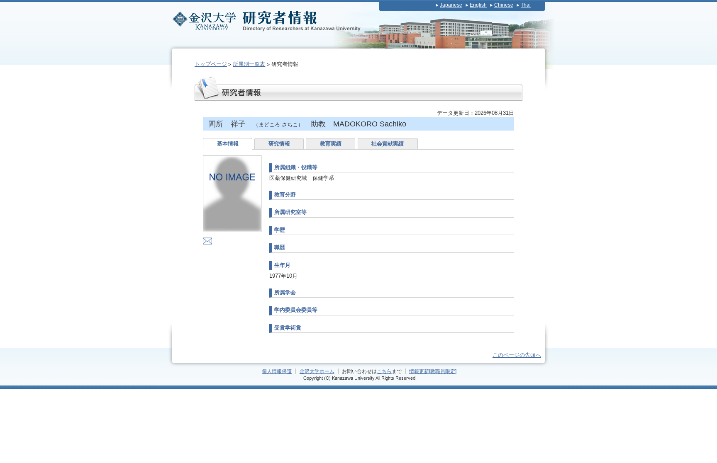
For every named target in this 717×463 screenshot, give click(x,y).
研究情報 (279, 144)
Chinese (503, 5)
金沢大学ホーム (317, 371)
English (478, 5)
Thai (526, 5)
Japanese (451, 5)
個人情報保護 (277, 371)
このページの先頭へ (517, 355)
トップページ (211, 64)
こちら (384, 371)
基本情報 (228, 144)
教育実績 (330, 144)
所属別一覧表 (249, 64)
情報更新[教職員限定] (432, 371)
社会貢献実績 (387, 144)
